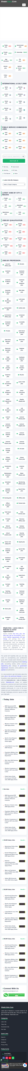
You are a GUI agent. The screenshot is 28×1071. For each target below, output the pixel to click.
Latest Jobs (3, 1021)
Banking (6, 170)
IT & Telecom (7, 173)
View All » (22, 789)
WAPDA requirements (13, 637)
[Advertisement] (14, 23)
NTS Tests (14, 170)
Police (16, 173)
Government (16, 167)
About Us (3, 1037)
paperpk (3, 670)
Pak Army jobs (17, 633)
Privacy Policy (4, 1044)
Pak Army (6, 167)
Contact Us (3, 1039)
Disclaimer (3, 1042)
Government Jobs (5, 1026)
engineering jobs (6, 666)
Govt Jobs (3, 1029)
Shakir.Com (8, 1)
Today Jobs (3, 1024)
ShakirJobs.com (10, 682)
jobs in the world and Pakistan (13, 676)
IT (18, 666)
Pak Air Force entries (15, 635)
